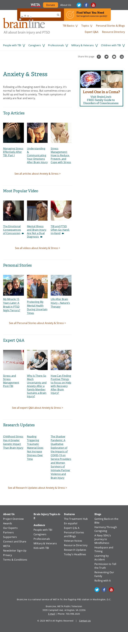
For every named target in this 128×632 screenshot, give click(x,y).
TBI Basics (68, 25)
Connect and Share (14, 541)
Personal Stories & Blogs (110, 25)
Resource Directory (113, 32)
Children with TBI (111, 45)
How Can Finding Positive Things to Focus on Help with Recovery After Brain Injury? (61, 384)
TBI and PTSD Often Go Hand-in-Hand (60, 230)
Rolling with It (102, 580)
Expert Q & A (71, 528)
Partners (8, 532)
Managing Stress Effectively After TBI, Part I (13, 152)
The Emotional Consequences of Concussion (12, 230)
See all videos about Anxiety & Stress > (37, 248)
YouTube (93, 5)
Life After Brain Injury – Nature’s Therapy (60, 302)
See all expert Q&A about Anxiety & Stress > (37, 407)
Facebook (86, 5)
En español (70, 523)
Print (122, 57)
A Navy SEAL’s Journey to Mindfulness (102, 539)
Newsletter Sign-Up (15, 550)
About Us (65, 5)
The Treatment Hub (76, 519)
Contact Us (85, 620)
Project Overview (13, 519)
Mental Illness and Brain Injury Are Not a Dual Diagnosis (36, 231)
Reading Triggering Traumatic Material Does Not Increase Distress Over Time (35, 448)
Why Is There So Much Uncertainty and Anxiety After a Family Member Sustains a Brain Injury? (37, 386)
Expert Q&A (91, 32)
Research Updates (75, 550)
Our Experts (10, 528)
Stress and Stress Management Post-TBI (11, 381)
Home (26, 24)
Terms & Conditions (15, 559)
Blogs (97, 514)
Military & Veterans (82, 45)
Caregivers (34, 45)
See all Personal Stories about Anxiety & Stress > (37, 323)
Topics (85, 25)
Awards (7, 523)
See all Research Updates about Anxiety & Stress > (37, 487)
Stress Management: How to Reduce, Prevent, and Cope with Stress (61, 155)
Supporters (10, 537)
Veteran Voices (73, 540)
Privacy (7, 555)
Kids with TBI (41, 548)
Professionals (56, 45)
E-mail (51, 613)
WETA (36, 5)
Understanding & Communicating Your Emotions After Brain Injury (37, 155)
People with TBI (12, 45)
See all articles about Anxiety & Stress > (38, 173)
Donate (52, 5)
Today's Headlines (75, 554)
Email (114, 57)
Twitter (78, 5)
